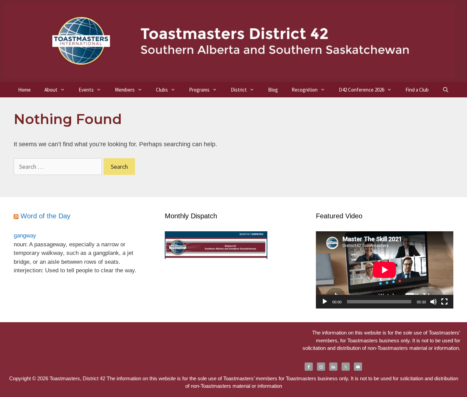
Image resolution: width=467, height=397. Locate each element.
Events (86, 89)
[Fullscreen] (444, 301)
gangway (25, 235)
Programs (199, 89)
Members (125, 89)
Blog (273, 89)
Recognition (305, 89)
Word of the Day (45, 216)
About (50, 89)
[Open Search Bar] (446, 89)
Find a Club (417, 89)
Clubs (162, 89)
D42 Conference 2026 (361, 89)
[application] (384, 270)
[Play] (324, 301)
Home (24, 89)
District (239, 89)
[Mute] (433, 301)
